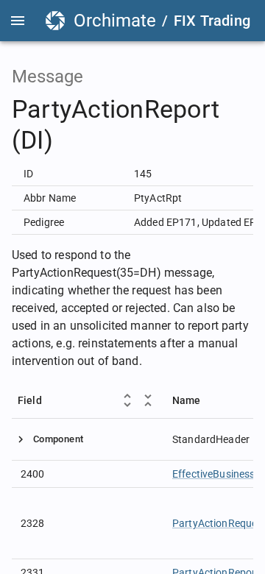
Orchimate (115, 20)
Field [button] (30, 400)
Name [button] (186, 400)
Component (58, 438)
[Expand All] (127, 400)
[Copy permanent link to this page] (242, 125)
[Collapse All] (147, 400)
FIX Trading (212, 20)
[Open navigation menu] (17, 20)
